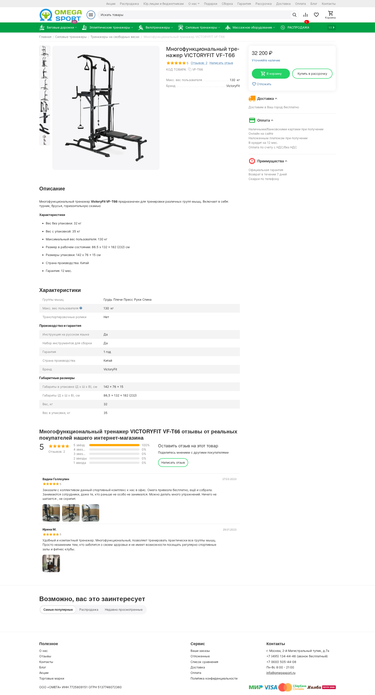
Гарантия (244, 3)
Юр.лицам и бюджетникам (163, 3)
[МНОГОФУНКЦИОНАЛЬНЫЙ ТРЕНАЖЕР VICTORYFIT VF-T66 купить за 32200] (106, 108)
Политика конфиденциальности (214, 678)
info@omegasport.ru (280, 673)
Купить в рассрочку (312, 73)
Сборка (227, 3)
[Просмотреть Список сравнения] (305, 14)
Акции (110, 3)
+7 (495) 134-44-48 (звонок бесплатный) (297, 656)
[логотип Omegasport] (60, 14)
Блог (313, 3)
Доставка (283, 3)
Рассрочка (264, 3)
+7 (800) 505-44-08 (281, 662)
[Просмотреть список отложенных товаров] (316, 14)
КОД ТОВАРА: (176, 69)
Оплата (300, 3)
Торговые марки (51, 678)
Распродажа (129, 3)
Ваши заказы (200, 651)
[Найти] (294, 15)
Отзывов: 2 (199, 63)
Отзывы (45, 656)
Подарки (210, 3)
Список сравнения (204, 662)
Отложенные (200, 656)
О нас (192, 3)
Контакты (329, 3)
